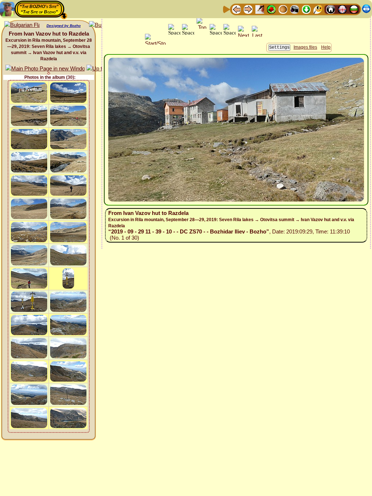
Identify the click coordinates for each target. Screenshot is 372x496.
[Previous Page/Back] (236, 9)
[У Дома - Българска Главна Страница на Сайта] (353, 9)
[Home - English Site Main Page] (342, 9)
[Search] (318, 9)
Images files (305, 47)
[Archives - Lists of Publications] (259, 9)
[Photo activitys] (294, 9)
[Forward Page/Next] (248, 9)
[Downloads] (306, 9)
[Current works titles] (283, 9)
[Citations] (271, 9)
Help (326, 47)
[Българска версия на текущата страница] (22, 25)
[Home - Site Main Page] (330, 9)
